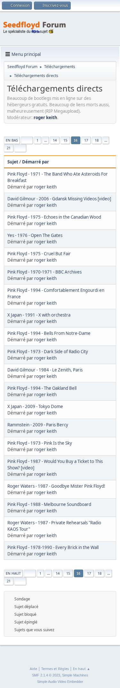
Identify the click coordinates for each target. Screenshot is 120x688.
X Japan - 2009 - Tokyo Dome (35, 406)
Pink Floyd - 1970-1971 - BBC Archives (44, 272)
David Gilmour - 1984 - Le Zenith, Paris (45, 370)
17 (86, 140)
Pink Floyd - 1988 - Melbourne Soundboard (49, 504)
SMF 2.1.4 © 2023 (46, 675)
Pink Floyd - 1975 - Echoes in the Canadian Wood (54, 217)
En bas (12, 140)
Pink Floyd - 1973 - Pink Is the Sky (39, 443)
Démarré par (35, 162)
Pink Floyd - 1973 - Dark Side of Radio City (47, 351)
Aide (33, 668)
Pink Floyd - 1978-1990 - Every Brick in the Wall (53, 547)
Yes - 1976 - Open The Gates (34, 235)
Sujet (12, 162)
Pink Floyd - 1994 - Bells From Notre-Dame (49, 333)
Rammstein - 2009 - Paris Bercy (37, 425)
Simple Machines (75, 675)
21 (9, 147)
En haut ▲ (81, 668)
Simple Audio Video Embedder (60, 682)
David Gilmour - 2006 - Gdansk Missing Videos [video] (59, 199)
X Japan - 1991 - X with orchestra (38, 315)
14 (55, 140)
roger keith (45, 117)
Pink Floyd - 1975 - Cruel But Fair (39, 254)
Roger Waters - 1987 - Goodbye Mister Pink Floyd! (56, 486)
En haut (13, 573)
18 (97, 140)
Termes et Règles (55, 668)
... (45, 140)
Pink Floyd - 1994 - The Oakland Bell (41, 388)
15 (65, 140)
